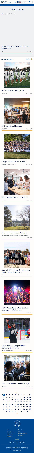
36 (18, 402)
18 (24, 397)
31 (3, 402)
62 (6, 409)
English (23, 2)
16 (18, 397)
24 (12, 399)
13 (9, 397)
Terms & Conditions (16, 448)
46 (18, 404)
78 (27, 411)
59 (27, 407)
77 (24, 411)
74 (15, 411)
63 (9, 409)
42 (6, 404)
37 (21, 402)
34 (12, 402)
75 (18, 411)
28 (24, 399)
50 (30, 404)
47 (21, 404)
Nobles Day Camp (11, 432)
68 (24, 409)
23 (9, 399)
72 (9, 411)
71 (6, 411)
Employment (9, 434)
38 (24, 402)
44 (12, 404)
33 (9, 402)
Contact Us (9, 436)
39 (27, 402)
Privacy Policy (8, 448)
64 (12, 409)
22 (6, 399)
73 (12, 411)
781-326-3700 (20, 435)
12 (6, 397)
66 (18, 409)
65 (15, 409)
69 (27, 409)
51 (3, 407)
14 (12, 397)
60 (30, 407)
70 (30, 409)
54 (12, 407)
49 (27, 404)
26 (18, 399)
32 (6, 402)
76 (21, 411)
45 (15, 404)
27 (21, 399)
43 (9, 404)
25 (15, 399)
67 (21, 409)
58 (24, 407)
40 (30, 402)
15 (15, 397)
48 (24, 404)
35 (15, 402)
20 (30, 397)
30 (30, 399)
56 (18, 407)
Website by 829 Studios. (17, 450)
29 (27, 399)
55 (15, 407)
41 (3, 404)
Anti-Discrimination (25, 448)
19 (27, 397)
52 (6, 407)
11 (3, 397)
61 (3, 409)
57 (21, 407)
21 (3, 399)
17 (21, 397)
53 (9, 407)
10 (30, 395)
